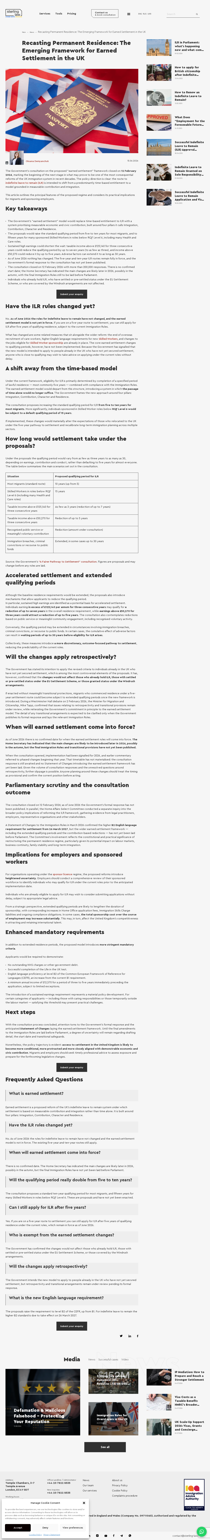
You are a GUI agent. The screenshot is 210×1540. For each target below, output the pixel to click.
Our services (90, 1490)
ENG (140, 14)
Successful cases (108, 1359)
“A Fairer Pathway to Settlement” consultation (68, 561)
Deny (45, 1528)
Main (24, 32)
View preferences (73, 1528)
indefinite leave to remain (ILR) (24, 183)
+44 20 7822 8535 (58, 1483)
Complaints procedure (124, 1496)
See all (105, 1447)
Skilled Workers (108, 339)
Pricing (71, 13)
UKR (149, 14)
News (32, 32)
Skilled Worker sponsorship (46, 343)
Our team (88, 1485)
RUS (145, 14)
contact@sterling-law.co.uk (188, 1536)
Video (125, 1359)
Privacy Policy (119, 1485)
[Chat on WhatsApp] (202, 1532)
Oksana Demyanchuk (37, 161)
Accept (18, 1528)
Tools (58, 13)
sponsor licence (62, 874)
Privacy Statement (51, 1535)
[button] (84, 1503)
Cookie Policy (35, 1535)
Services (44, 13)
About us (117, 1480)
